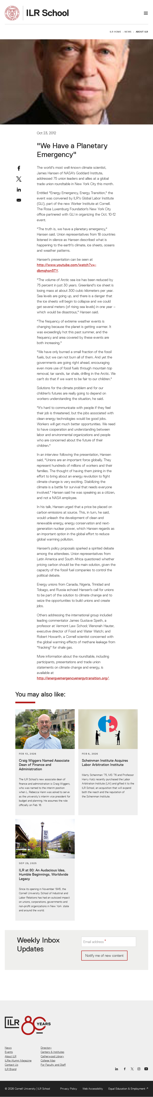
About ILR (142, 31)
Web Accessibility (92, 1088)
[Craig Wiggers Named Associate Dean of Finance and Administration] (45, 762)
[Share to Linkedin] (18, 189)
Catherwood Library (52, 1056)
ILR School (44, 1088)
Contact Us (11, 1064)
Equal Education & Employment (126, 1088)
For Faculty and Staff (53, 1064)
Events (9, 1052)
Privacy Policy (68, 1088)
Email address (93, 941)
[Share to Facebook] (18, 168)
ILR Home (115, 31)
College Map (48, 1060)
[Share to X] (18, 179)
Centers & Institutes (52, 1052)
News (128, 31)
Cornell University (25, 1088)
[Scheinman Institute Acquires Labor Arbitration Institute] (108, 762)
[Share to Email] (18, 200)
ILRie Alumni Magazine (18, 1060)
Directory (46, 1048)
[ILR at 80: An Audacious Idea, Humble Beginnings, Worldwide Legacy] (45, 870)
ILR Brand (10, 1069)
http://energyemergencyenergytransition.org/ (73, 678)
